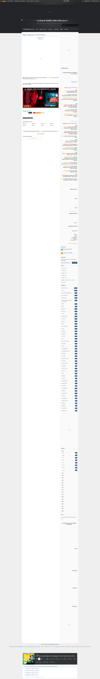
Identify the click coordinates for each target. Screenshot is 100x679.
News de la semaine (65, 358)
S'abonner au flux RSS (67, 252)
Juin (63, 457)
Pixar (62, 338)
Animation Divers (64, 316)
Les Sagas (63, 282)
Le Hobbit (63, 390)
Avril (63, 462)
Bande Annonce (74, 81)
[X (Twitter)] (66, 1)
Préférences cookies (87, 646)
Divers (63, 373)
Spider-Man (63, 333)
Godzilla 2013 (64, 410)
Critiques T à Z (64, 277)
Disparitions (64, 353)
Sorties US (63, 318)
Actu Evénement (64, 295)
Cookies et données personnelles (77, 646)
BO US (63, 303)
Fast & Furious (64, 408)
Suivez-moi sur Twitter (67, 249)
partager (46, 662)
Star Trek (63, 395)
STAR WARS (56, 29)
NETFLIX (66, 29)
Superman (63, 331)
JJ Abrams (63, 378)
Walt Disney (64, 308)
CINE (37, 29)
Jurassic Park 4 (64, 393)
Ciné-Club (63, 403)
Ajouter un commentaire (32, 138)
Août (63, 452)
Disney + (63, 346)
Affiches (63, 321)
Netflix (63, 323)
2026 (62, 450)
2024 (62, 475)
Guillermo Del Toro (65, 400)
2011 (62, 506)
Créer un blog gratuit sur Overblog (30, 646)
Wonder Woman (64, 383)
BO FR (63, 306)
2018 (62, 489)
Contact (42, 646)
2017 (62, 492)
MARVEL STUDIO (43, 29)
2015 (62, 496)
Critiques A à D (64, 268)
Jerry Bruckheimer (65, 380)
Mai (62, 460)
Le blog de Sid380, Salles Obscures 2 (52, 21)
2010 (62, 508)
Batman (63, 328)
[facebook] (64, 1)
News (62, 290)
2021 (62, 482)
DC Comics (63, 311)
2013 (62, 501)
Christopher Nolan (65, 348)
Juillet (63, 455)
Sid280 (15, 646)
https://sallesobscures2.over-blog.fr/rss (69, 253)
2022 (62, 480)
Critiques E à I (64, 270)
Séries (63, 313)
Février (63, 467)
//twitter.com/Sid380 (66, 250)
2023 (62, 477)
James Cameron (64, 368)
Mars (63, 465)
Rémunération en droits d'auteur (60, 646)
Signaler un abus (48, 646)
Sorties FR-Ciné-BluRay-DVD (66, 292)
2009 (62, 511)
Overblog (57, 644)
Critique (75, 198)
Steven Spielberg (64, 326)
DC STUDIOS (50, 29)
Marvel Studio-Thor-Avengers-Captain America (67, 301)
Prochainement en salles (28, 29)
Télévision (63, 370)
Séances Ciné (64, 297)
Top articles (38, 646)
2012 (62, 503)
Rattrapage (63, 375)
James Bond (64, 385)
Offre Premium (68, 646)
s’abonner (39, 662)
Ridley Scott (64, 343)
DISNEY (61, 29)
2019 (62, 487)
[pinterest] (68, 1)
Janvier (63, 470)
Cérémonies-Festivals (65, 341)
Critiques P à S (64, 275)
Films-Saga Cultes (65, 388)
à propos (53, 662)
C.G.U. (53, 646)
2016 (62, 494)
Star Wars (63, 336)
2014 (62, 499)
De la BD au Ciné (64, 363)
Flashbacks (64, 405)
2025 (62, 473)
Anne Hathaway (64, 398)
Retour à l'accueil (40, 133)
